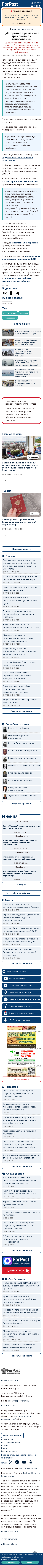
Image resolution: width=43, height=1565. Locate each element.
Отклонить (10, 1562)
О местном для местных (20, 985)
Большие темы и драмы (20, 1006)
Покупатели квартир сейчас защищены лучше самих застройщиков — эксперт (16, 689)
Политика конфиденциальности (12, 1558)
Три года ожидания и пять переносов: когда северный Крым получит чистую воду (19, 1107)
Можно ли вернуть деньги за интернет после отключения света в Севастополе (21, 1334)
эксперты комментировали (24, 242)
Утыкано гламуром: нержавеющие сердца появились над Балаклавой (19, 858)
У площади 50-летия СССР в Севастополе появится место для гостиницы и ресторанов (19, 1180)
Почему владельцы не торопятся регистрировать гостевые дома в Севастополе (26, 372)
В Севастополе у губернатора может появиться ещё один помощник (24, 352)
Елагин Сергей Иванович (20, 780)
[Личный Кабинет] (32, 2)
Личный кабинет (21, 893)
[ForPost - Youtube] (24, 1462)
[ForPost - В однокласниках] (30, 1462)
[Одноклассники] (11, 293)
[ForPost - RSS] (10, 1462)
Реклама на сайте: (9, 1531)
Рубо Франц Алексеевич (20, 773)
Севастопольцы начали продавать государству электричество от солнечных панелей (20, 1093)
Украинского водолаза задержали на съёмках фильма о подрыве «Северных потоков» (21, 917)
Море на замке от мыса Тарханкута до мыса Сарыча (20, 701)
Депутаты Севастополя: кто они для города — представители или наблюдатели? (20, 843)
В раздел (21, 884)
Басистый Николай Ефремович (23, 750)
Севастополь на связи (16, 971)
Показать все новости (21, 711)
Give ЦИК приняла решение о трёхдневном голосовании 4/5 (9, 301)
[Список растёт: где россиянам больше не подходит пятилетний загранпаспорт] (21, 494)
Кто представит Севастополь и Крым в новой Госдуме (28, 332)
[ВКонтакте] (5, 293)
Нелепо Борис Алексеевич (21, 743)
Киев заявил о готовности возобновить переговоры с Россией (21, 626)
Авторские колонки (10, 1442)
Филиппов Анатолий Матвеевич (24, 765)
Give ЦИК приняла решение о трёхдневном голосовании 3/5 (7, 301)
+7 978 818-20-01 (9, 1539)
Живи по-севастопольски (21, 1013)
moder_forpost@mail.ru (18, 1400)
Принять (30, 1562)
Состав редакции (9, 1451)
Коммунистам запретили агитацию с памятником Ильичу (21, 588)
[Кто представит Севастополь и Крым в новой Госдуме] (8, 330)
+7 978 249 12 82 (9, 1405)
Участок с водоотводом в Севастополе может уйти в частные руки (20, 600)
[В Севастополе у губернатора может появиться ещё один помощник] (8, 351)
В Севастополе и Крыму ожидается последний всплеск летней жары (20, 578)
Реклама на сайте (9, 1380)
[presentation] (6, 480)
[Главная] (10, 3)
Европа (35, 514)
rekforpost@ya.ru (9, 1544)
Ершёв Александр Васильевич (23, 758)
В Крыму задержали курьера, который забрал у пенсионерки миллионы (18, 614)
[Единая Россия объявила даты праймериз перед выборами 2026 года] (8, 341)
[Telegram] (17, 293)
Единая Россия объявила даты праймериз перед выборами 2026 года (26, 342)
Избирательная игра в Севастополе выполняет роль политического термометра (19, 873)
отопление (33, 457)
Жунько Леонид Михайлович (22, 795)
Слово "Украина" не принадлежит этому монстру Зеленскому (21, 827)
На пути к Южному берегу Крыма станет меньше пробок (19, 663)
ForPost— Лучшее (28, 1468)
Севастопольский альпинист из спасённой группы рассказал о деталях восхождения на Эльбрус (19, 1144)
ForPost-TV (6, 1445)
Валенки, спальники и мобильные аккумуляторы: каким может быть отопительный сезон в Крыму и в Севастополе (20, 466)
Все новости (7, 1439)
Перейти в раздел (21, 803)
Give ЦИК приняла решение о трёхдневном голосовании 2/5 (5, 301)
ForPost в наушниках (20, 1020)
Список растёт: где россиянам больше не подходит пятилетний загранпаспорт (19, 522)
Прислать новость (21, 549)
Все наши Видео (17, 978)
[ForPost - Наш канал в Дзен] (34, 1462)
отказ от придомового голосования (20, 181)
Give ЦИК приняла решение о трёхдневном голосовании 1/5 (3, 301)
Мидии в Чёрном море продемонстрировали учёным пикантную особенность (18, 638)
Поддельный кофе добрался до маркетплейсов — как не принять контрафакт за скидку (19, 1120)
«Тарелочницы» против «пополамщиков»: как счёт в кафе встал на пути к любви (19, 651)
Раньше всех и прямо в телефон (24, 999)
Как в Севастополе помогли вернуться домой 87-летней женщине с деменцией (17, 675)
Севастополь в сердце (20, 992)
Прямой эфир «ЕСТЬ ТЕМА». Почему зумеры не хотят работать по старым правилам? (21, 17)
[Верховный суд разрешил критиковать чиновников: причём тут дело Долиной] (8, 361)
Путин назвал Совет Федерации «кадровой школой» (25, 383)
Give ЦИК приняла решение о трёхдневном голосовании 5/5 (11, 301)
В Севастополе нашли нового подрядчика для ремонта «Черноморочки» (17, 1239)
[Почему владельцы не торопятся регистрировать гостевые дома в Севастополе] (8, 371)
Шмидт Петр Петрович (19, 728)
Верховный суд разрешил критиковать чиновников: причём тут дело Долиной (26, 362)
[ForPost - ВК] (17, 1462)
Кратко (4, 1448)
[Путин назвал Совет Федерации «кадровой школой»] (8, 381)
